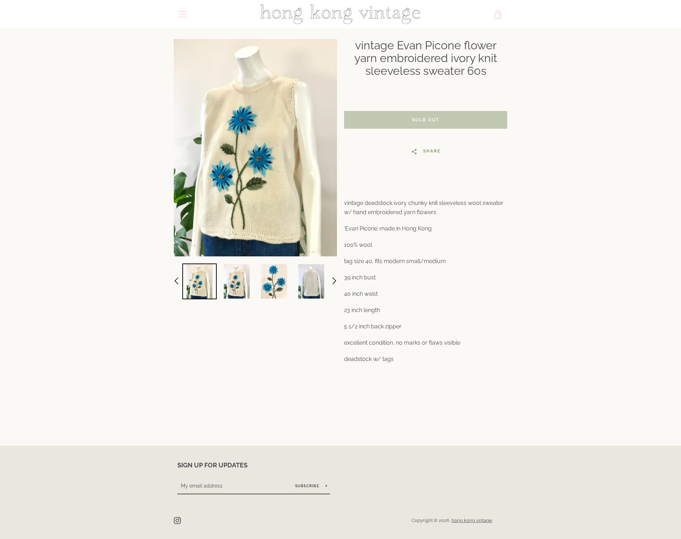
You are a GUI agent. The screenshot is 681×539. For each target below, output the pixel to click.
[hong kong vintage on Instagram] (177, 520)
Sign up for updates (212, 465)
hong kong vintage (472, 520)
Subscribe (308, 486)
